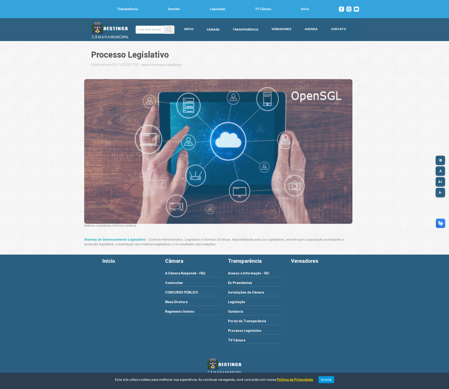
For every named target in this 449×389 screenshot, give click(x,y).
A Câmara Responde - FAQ (185, 273)
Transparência (127, 9)
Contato (338, 29)
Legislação (217, 9)
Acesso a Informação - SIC (248, 273)
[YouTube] (356, 9)
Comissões (174, 283)
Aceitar (326, 380)
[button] (169, 29)
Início (305, 9)
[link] (145, 64)
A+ (440, 182)
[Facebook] (341, 9)
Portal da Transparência (247, 321)
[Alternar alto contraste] (440, 160)
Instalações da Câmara (246, 292)
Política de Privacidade (295, 380)
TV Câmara (263, 9)
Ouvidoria (235, 311)
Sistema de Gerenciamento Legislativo (115, 239)
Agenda (311, 29)
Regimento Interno (179, 311)
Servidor (174, 9)
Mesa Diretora (176, 302)
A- (440, 192)
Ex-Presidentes (240, 283)
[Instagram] (348, 9)
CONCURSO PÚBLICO (181, 292)
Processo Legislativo (244, 331)
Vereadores (281, 29)
